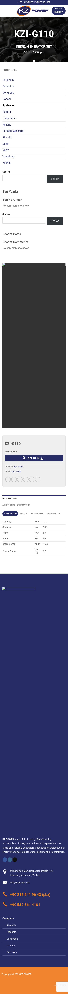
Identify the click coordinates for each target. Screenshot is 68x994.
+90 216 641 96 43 (25, 894)
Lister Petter (9, 118)
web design (60, 985)
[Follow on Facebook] (5, 859)
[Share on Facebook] (14, 479)
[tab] (10, 513)
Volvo (5, 150)
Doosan (7, 99)
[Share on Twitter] (20, 479)
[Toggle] (64, 131)
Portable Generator (13, 130)
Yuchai (6, 162)
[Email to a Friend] (26, 479)
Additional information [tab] (16, 505)
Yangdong (8, 156)
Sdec (5, 143)
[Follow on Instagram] (10, 859)
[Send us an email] (15, 859)
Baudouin (8, 80)
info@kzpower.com (20, 882)
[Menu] (4, 11)
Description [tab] (9, 498)
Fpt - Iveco (16, 471)
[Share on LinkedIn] (37, 479)
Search (6, 171)
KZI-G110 (33, 458)
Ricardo (6, 137)
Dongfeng (8, 92)
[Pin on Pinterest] (31, 479)
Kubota (6, 111)
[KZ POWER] (32, 10)
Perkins (6, 124)
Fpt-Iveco (8, 105)
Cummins (8, 86)
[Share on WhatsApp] (8, 479)
